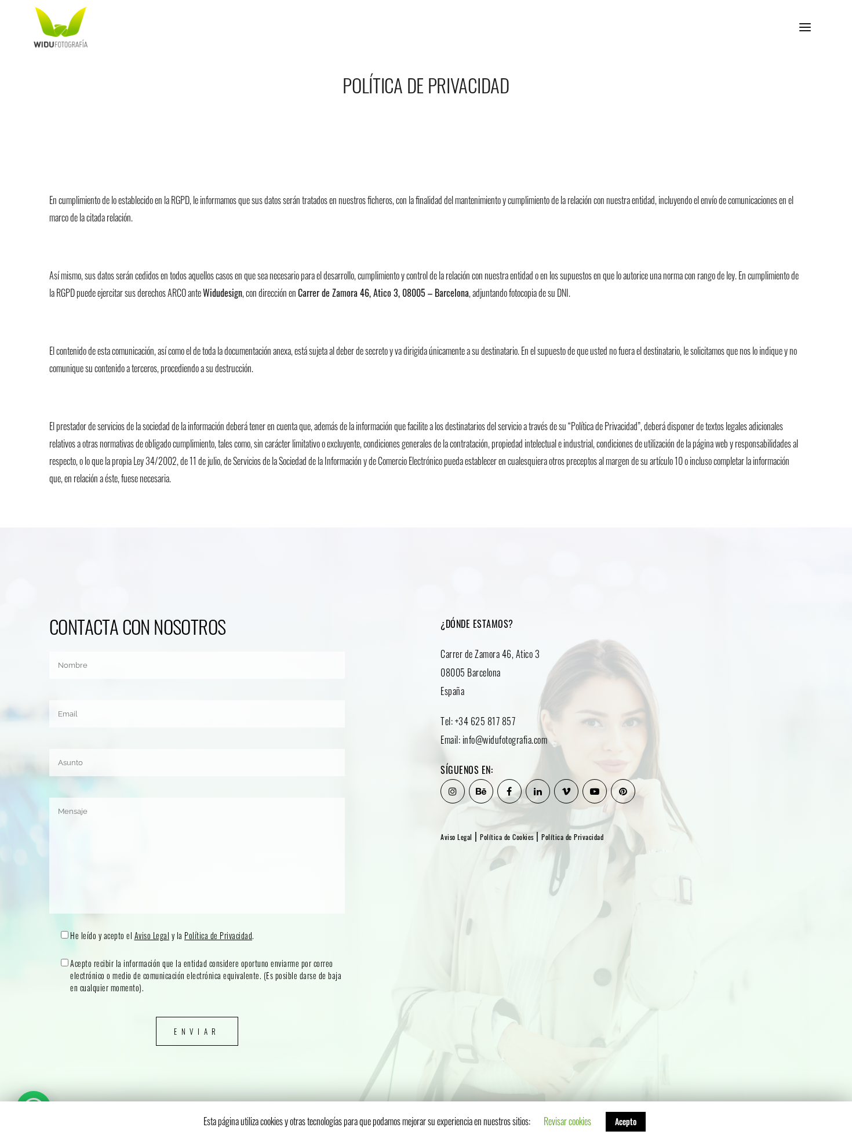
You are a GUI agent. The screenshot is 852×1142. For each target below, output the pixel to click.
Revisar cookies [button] (567, 1121)
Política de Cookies (507, 837)
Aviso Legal (152, 935)
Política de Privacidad (218, 935)
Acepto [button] (625, 1121)
